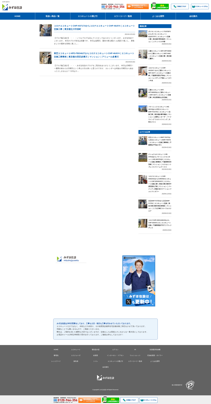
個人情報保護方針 (177, 385)
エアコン (115, 349)
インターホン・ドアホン (115, 355)
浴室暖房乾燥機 (155, 349)
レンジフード (56, 361)
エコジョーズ (75, 355)
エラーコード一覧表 (123, 16)
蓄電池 (56, 355)
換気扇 (76, 361)
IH (135, 349)
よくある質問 (158, 16)
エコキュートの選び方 (88, 16)
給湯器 (95, 355)
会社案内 (193, 16)
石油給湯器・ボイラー (155, 355)
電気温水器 (95, 349)
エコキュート (75, 349)
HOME (17, 16)
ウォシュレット (135, 355)
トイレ (95, 361)
